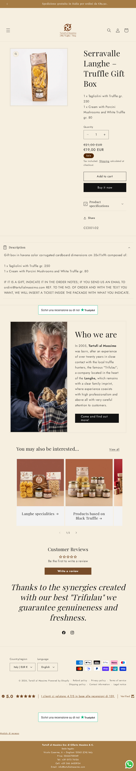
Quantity (88, 127)
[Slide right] (76, 533)
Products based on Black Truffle (89, 516)
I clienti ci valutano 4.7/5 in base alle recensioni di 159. (78, 696)
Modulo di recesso (9, 733)
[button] (8, 30)
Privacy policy (98, 680)
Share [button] (91, 218)
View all (114, 449)
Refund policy (80, 680)
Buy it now (105, 187)
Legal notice (120, 684)
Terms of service (118, 680)
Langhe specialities (38, 514)
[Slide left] (60, 533)
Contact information (99, 684)
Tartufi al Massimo (38, 680)
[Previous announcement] (7, 4)
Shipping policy (77, 684)
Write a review (68, 571)
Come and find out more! (94, 418)
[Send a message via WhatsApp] (129, 764)
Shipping (104, 161)
